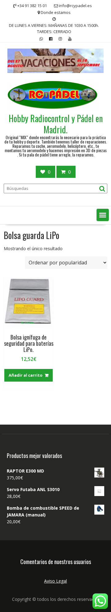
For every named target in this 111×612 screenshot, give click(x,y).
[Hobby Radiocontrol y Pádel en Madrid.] (55, 71)
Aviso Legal (55, 581)
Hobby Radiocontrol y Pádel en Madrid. (56, 124)
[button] (103, 215)
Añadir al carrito (26, 375)
